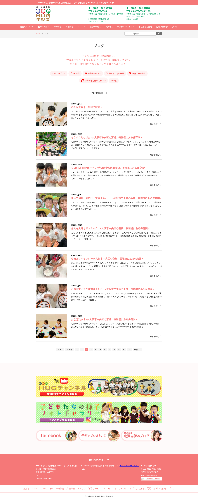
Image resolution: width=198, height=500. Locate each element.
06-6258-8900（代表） (129, 466)
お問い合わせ (162, 27)
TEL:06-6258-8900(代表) (138, 11)
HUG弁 (76, 73)
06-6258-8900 (46, 479)
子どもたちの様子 (116, 73)
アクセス (109, 27)
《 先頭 (69, 349)
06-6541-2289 (151, 475)
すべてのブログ (58, 73)
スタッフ (81, 27)
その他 (114, 81)
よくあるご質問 (145, 27)
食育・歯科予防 (138, 73)
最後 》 (137, 349)
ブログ (175, 27)
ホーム (38, 33)
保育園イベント (94, 73)
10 (124, 349)
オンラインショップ (125, 27)
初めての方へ (43, 27)
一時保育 (57, 27)
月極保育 (69, 27)
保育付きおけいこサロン (95, 81)
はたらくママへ (27, 27)
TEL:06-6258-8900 (97, 11)
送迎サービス (95, 27)
